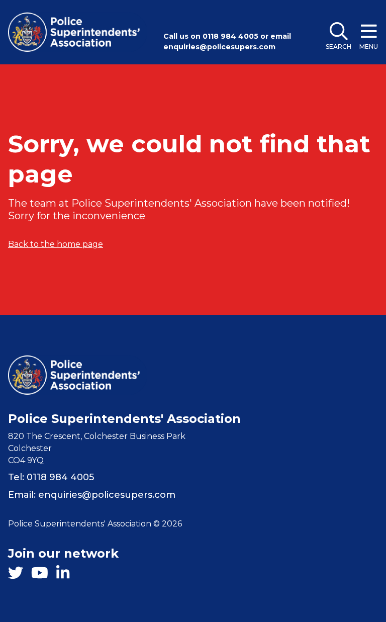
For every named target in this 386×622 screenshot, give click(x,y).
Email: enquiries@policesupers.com (91, 494)
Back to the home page (55, 244)
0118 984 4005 (230, 36)
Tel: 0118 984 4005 (51, 477)
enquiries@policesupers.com (219, 46)
